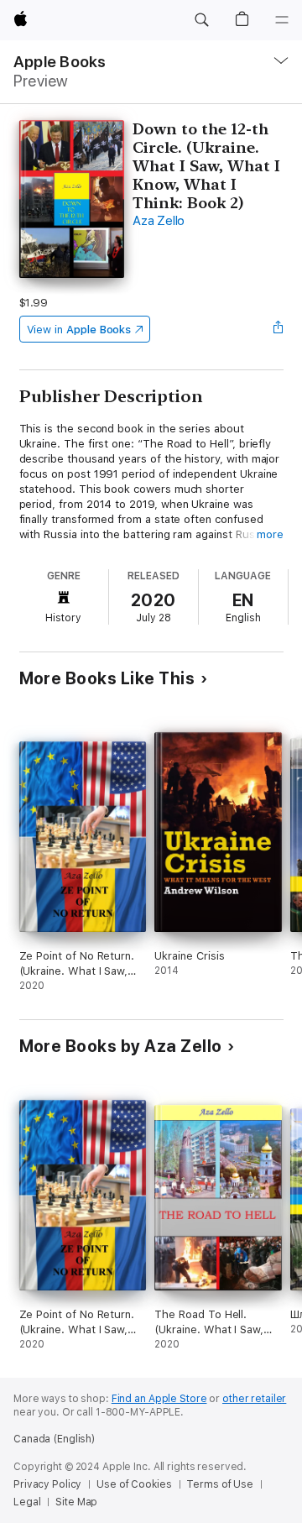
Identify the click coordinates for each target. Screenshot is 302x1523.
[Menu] (282, 20)
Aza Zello (159, 220)
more (270, 534)
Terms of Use (219, 1484)
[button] (201, 20)
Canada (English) (54, 1439)
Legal (26, 1502)
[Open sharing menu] (278, 329)
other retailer (254, 1399)
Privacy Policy (47, 1484)
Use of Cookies (133, 1484)
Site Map (76, 1502)
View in (79, 329)
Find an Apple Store (159, 1399)
